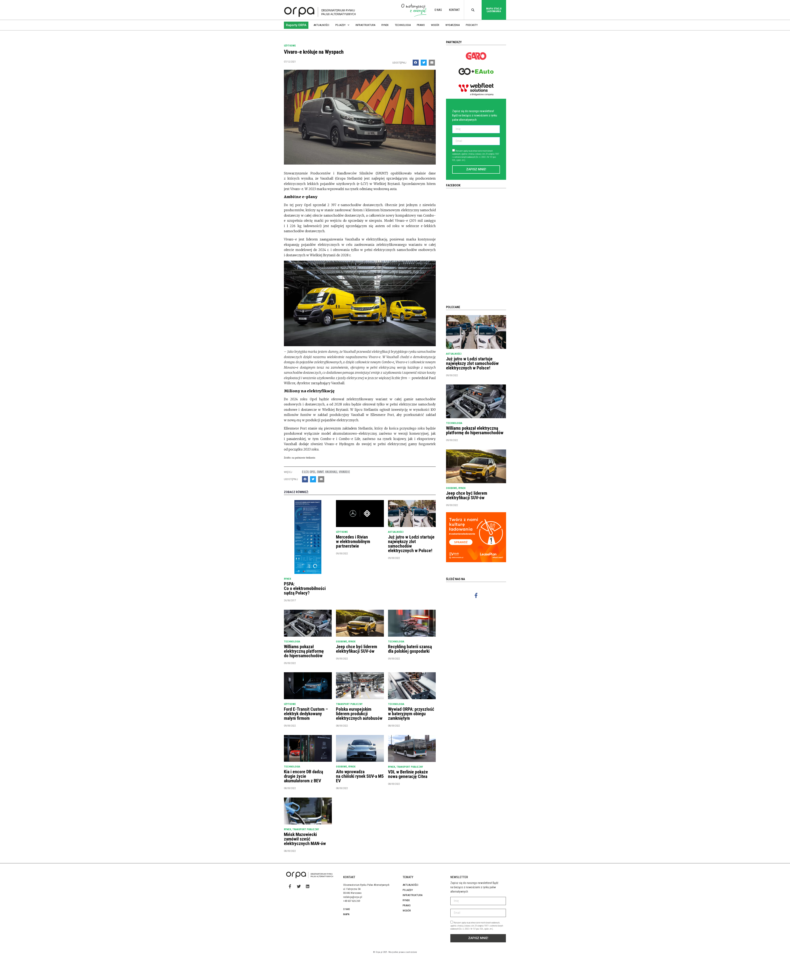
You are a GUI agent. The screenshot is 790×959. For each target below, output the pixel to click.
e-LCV (305, 472)
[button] (296, 25)
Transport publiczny (349, 704)
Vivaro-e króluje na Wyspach (314, 52)
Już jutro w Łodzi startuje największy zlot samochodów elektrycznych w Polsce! (411, 543)
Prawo (421, 25)
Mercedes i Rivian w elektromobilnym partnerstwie (353, 541)
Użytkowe (290, 45)
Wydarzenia (452, 25)
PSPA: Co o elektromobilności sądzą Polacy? (305, 588)
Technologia (403, 25)
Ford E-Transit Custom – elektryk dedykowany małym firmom (306, 714)
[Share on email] (432, 63)
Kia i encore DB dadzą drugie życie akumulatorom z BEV (303, 776)
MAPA (346, 914)
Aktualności (321, 25)
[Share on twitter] (424, 63)
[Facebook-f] (476, 595)
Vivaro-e (344, 472)
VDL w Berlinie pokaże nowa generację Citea (408, 774)
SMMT (320, 472)
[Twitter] (299, 886)
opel (313, 472)
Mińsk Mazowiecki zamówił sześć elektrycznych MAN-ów (305, 839)
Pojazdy (340, 25)
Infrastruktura (365, 25)
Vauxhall (331, 472)
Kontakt (454, 10)
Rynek (385, 25)
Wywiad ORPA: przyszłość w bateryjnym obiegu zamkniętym (411, 714)
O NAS (438, 10)
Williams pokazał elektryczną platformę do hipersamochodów (304, 651)
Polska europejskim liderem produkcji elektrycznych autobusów (359, 714)
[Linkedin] (307, 886)
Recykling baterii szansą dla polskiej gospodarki (410, 649)
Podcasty (472, 25)
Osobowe (341, 641)
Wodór (435, 25)
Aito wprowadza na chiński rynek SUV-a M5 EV (360, 776)
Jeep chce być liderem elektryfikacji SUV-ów (356, 649)
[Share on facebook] (416, 63)
